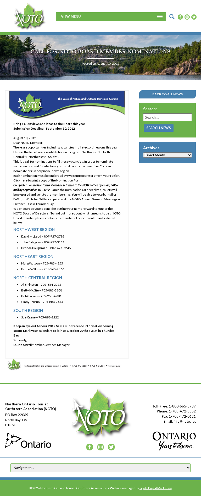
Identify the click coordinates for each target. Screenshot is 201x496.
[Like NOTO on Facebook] (180, 16)
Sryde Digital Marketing (155, 488)
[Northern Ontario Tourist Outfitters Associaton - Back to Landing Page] (30, 16)
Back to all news (167, 94)
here (24, 180)
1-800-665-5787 (182, 406)
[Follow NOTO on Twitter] (194, 16)
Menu (76, 16)
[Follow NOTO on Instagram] (187, 16)
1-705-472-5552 (182, 411)
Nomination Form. (69, 180)
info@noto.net (185, 421)
